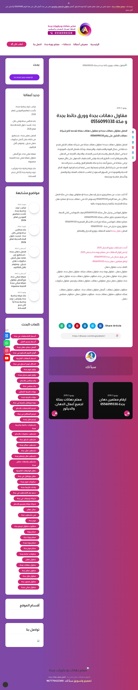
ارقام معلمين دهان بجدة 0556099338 (109, 261)
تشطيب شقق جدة (28, 439)
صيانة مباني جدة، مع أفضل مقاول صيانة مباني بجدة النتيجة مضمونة (22, 158)
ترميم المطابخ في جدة (27, 414)
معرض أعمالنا (80, 44)
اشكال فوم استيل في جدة (24, 364)
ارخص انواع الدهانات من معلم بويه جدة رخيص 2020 (104, 252)
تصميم (88, 680)
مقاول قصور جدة (28, 582)
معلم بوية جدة (51, 44)
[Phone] (7, 335)
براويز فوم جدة (30, 369)
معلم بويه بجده (29, 543)
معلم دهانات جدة (118, 7)
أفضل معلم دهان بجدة (26, 347)
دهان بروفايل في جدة (27, 476)
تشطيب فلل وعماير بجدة (25, 456)
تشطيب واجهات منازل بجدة (26, 463)
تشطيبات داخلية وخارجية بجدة (25, 426)
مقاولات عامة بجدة (28, 554)
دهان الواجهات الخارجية (26, 471)
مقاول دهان (30, 559)
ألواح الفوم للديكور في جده (24, 353)
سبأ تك (90, 367)
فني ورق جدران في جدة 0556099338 (110, 256)
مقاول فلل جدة (29, 576)
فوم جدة (32, 520)
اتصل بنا (37, 44)
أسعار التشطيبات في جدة (25, 336)
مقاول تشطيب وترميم (61, 7)
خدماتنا (67, 44)
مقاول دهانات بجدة (28, 565)
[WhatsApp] (7, 343)
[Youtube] (7, 358)
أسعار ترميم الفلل (28, 342)
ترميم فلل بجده (29, 419)
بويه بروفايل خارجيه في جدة (24, 403)
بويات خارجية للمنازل (27, 392)
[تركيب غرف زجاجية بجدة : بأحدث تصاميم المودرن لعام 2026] (34, 207)
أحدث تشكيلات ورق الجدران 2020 (112, 247)
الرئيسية (94, 44)
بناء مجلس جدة (29, 386)
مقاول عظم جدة (29, 570)
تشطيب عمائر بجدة (28, 445)
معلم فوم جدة (30, 548)
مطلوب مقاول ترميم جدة (25, 526)
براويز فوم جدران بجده (27, 375)
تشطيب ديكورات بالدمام (25, 434)
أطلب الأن (18, 44)
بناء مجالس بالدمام (28, 381)
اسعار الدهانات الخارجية (26, 358)
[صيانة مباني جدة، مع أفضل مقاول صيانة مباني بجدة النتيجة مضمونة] (34, 277)
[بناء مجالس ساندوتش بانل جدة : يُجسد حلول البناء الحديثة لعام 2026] (34, 229)
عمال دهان (31, 509)
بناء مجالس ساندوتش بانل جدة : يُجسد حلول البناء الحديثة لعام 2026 (23, 125)
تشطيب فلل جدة (28, 450)
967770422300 (55, 680)
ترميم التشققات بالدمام (26, 408)
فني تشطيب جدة (28, 515)
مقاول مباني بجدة (28, 587)
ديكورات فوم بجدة (28, 482)
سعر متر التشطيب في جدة (24, 493)
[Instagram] (7, 350)
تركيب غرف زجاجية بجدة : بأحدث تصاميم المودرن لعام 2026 (23, 110)
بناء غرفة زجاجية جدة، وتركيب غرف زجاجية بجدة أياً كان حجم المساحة (23, 172)
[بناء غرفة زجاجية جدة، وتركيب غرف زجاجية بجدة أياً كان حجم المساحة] (34, 295)
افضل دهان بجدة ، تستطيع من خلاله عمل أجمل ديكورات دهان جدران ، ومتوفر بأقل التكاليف (18, 259)
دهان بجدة (116, 231)
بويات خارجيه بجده (28, 397)
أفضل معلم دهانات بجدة (57, 677)
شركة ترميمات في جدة (26, 498)
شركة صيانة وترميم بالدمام (25, 504)
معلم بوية (31, 532)
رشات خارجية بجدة (28, 487)
